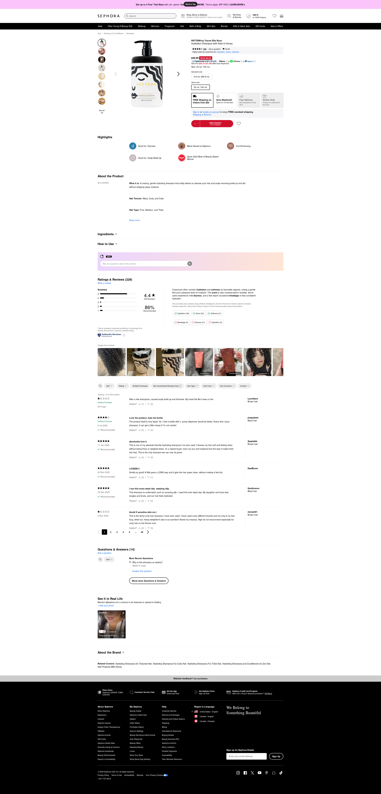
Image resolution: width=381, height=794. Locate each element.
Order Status (135, 723)
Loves (132, 751)
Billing (164, 727)
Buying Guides (168, 735)
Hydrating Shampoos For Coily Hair (169, 663)
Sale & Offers (277, 26)
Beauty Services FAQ (170, 739)
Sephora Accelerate (106, 751)
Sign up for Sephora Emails (240, 750)
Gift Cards (260, 26)
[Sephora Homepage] (108, 16)
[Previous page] (98, 532)
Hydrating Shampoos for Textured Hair (133, 663)
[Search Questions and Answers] (100, 559)
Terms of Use (116, 775)
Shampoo (130, 33)
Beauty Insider (135, 711)
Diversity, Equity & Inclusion (109, 747)
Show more (134, 220)
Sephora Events (104, 735)
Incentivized (204, 373)
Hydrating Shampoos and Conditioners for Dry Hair (246, 663)
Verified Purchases (140, 386)
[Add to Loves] (239, 123)
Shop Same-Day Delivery (140, 759)
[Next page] (148, 532)
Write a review (104, 282)
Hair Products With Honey (110, 666)
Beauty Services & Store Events (142, 735)
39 (142, 532)
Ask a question (215, 49)
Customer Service (169, 711)
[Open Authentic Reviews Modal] (124, 335)
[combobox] (150, 15)
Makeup (142, 26)
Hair (182, 26)
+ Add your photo (106, 605)
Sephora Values (104, 723)
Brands (224, 26)
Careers (101, 719)
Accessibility (167, 755)
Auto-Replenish (136, 739)
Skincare (155, 26)
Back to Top (191, 4)
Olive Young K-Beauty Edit (120, 26)
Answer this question (142, 571)
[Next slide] (178, 74)
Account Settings (136, 731)
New (100, 26)
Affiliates (101, 731)
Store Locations (168, 747)
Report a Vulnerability (106, 759)
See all (102, 111)
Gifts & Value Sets (241, 26)
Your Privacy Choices (154, 775)
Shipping (165, 723)
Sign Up (276, 756)
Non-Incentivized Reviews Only (166, 386)
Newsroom (102, 715)
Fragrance (170, 26)
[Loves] (274, 16)
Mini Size (211, 26)
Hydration (221, 51)
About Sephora (104, 711)
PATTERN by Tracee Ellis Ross (206, 40)
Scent (228, 51)
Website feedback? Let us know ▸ (190, 678)
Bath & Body (195, 26)
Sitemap (140, 775)
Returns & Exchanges (170, 715)
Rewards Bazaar (136, 747)
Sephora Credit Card (138, 715)
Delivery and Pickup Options (173, 719)
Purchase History (137, 727)
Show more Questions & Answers (149, 580)
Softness (235, 51)
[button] (226, 61)
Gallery (133, 719)
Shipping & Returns (202, 114)
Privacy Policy (103, 775)
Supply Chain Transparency (109, 727)
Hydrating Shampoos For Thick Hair (204, 663)
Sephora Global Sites (106, 743)
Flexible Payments (169, 751)
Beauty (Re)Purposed (106, 755)
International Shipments (171, 731)
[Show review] (112, 362)
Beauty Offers (135, 743)
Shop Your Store (136, 755)
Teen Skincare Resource (172, 759)
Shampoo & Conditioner (113, 33)
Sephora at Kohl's (169, 743)
